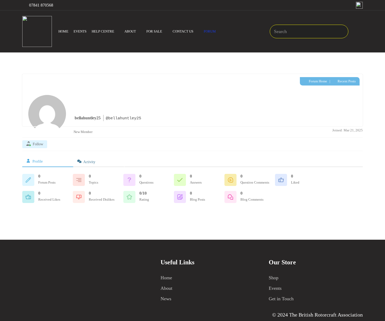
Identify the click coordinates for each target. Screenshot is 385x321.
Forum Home (317, 81)
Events (275, 288)
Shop (273, 277)
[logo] (37, 31)
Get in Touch (281, 298)
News (166, 298)
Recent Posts (346, 81)
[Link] (359, 31)
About (166, 288)
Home (166, 277)
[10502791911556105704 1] (359, 5)
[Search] (342, 31)
